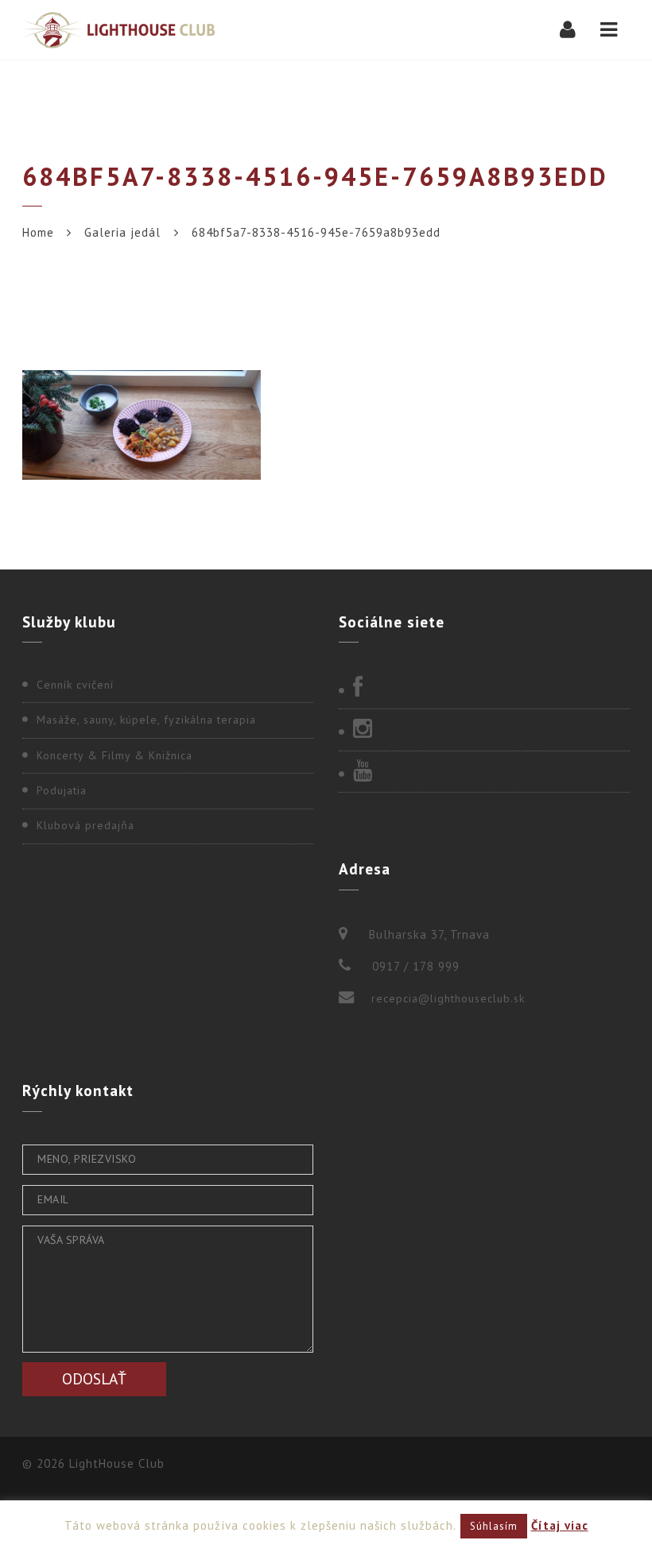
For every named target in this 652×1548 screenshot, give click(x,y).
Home (38, 232)
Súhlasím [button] (494, 1526)
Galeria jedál (122, 232)
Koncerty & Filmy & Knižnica (114, 755)
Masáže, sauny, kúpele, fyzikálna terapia (146, 719)
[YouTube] (484, 772)
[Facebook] (484, 688)
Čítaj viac (559, 1525)
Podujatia (62, 790)
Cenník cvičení (75, 684)
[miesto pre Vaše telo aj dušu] (118, 30)
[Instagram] (484, 730)
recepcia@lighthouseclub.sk (448, 998)
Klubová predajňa (85, 825)
